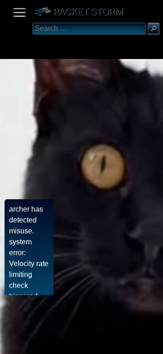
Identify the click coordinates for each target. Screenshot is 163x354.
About (9, 343)
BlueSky (107, 343)
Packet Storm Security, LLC (108, 350)
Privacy (82, 343)
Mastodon (142, 343)
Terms (29, 343)
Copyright (54, 343)
